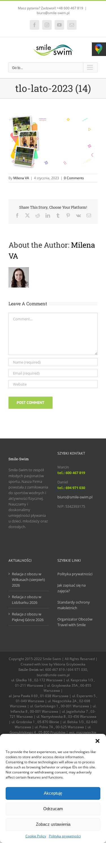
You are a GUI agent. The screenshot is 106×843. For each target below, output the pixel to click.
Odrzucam (53, 808)
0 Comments (74, 178)
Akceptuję (53, 793)
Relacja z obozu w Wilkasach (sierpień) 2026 (28, 579)
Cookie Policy (35, 836)
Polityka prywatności (65, 836)
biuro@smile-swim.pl (53, 12)
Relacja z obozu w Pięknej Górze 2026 (28, 616)
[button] (97, 741)
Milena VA (21, 178)
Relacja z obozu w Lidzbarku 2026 (26, 599)
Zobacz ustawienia (53, 824)
